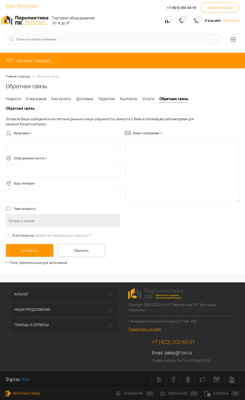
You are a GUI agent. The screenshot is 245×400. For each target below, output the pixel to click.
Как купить (61, 99)
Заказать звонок (220, 8)
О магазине (36, 99)
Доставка (84, 99)
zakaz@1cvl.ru (178, 352)
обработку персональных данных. (61, 235)
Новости (13, 99)
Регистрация (27, 6)
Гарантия (106, 99)
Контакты (128, 99)
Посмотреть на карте (144, 329)
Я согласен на (51, 235)
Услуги (148, 99)
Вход (9, 6)
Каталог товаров (33, 60)
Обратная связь (173, 98)
